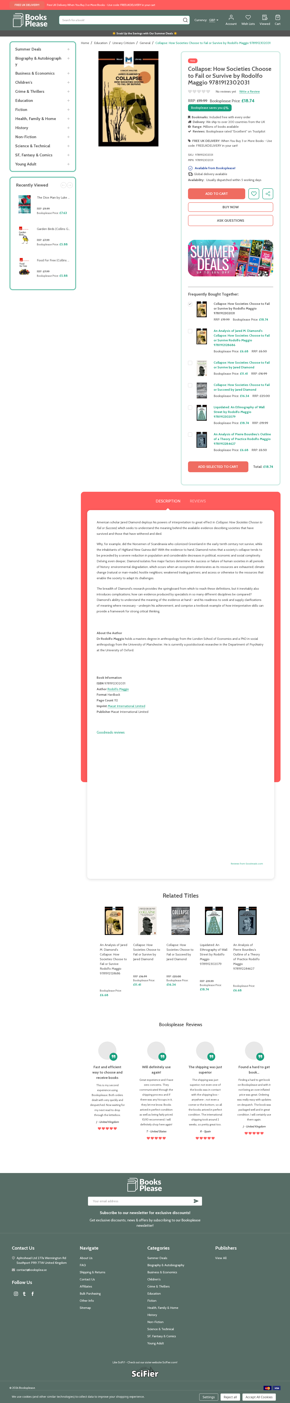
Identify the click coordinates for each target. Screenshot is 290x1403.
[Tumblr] (24, 1293)
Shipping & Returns (92, 1272)
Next (70, 185)
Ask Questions (230, 220)
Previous (63, 185)
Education (24, 100)
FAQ (83, 1265)
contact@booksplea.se (32, 1270)
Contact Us (87, 1279)
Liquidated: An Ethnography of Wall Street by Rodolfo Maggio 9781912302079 (239, 412)
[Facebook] (32, 1293)
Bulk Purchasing (90, 1293)
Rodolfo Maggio (118, 689)
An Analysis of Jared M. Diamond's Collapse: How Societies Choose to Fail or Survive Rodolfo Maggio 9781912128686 (113, 959)
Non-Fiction (25, 136)
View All (221, 1258)
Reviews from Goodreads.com (247, 863)
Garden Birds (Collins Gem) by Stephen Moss (67, 229)
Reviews (198, 501)
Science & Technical (32, 146)
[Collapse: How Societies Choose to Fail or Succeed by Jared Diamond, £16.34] (181, 921)
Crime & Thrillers (29, 91)
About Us (86, 1258)
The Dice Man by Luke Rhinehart (59, 197)
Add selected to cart (218, 467)
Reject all (230, 1397)
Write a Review (249, 91)
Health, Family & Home (35, 118)
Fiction (21, 109)
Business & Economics (35, 73)
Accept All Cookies (259, 1397)
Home (85, 43)
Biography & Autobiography (38, 61)
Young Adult (25, 164)
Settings (209, 1397)
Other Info (87, 1301)
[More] (68, 49)
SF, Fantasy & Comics (33, 155)
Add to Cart (54, 222)
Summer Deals (28, 49)
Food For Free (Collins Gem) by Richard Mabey (68, 260)
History (21, 127)
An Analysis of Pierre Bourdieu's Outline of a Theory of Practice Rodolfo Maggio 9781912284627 (242, 439)
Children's (23, 82)
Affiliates (86, 1286)
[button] (230, 258)
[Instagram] (16, 1293)
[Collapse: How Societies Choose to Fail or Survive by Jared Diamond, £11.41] (147, 921)
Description (168, 501)
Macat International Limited (126, 706)
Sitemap (85, 1308)
